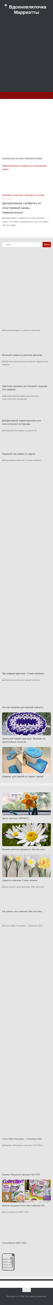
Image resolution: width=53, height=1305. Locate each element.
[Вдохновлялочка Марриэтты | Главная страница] (26, 10)
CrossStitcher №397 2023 (14, 1243)
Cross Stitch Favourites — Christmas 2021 (22, 1139)
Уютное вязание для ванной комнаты (22, 707)
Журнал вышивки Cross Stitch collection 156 (23, 1205)
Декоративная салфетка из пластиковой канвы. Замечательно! (21, 207)
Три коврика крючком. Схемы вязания (23, 673)
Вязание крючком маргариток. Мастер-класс (23, 849)
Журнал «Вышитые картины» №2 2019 (21, 1174)
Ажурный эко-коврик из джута (18, 454)
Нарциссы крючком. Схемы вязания (19, 880)
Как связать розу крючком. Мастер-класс (22, 911)
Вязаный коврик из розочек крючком (22, 355)
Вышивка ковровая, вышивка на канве (23, 195)
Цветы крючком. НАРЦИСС (15, 818)
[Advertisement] (26, 60)
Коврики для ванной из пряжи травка (22, 776)
